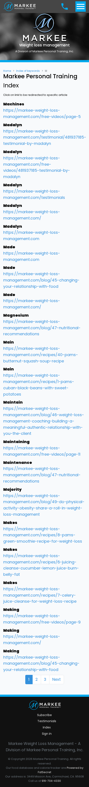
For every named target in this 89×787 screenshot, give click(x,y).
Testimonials (46, 721)
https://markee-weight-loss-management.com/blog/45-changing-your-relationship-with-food (41, 280)
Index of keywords (28, 71)
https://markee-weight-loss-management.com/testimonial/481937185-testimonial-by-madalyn (44, 137)
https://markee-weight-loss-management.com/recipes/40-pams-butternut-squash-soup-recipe (40, 355)
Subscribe (44, 715)
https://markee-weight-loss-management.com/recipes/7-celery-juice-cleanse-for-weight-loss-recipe (39, 595)
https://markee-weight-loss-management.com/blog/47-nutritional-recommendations (42, 328)
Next (56, 679)
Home (7, 71)
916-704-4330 (51, 781)
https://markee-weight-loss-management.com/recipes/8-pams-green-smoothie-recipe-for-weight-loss (42, 535)
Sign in (47, 733)
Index (47, 727)
